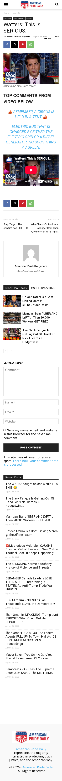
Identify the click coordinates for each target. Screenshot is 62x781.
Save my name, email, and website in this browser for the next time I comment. (30, 434)
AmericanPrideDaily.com (18, 36)
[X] (14, 44)
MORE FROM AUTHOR (43, 288)
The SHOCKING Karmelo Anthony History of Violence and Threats (29, 565)
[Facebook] (6, 44)
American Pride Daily (31, 749)
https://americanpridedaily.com (31, 271)
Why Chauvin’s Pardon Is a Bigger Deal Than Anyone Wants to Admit (45, 228)
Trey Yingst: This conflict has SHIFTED (15, 226)
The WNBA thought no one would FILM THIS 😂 (32, 485)
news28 (16, 12)
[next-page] (11, 351)
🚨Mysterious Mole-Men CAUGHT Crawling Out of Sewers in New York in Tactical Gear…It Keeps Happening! (32, 549)
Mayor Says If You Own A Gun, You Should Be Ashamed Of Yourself (29, 656)
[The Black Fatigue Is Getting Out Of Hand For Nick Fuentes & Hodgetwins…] (12, 334)
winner (29, 18)
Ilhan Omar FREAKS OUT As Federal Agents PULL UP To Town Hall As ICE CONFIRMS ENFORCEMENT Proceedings (31, 638)
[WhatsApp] (30, 44)
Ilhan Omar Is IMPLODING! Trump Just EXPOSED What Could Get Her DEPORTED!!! (32, 618)
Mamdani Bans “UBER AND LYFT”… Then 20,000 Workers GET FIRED (39, 317)
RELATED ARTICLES (16, 288)
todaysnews (19, 18)
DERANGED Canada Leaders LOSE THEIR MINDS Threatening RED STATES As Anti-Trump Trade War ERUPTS (29, 583)
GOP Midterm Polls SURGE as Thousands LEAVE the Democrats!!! (30, 602)
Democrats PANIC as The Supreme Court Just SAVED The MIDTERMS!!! (30, 671)
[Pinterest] (22, 44)
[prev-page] (5, 351)
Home (6, 12)
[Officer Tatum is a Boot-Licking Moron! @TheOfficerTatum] (12, 301)
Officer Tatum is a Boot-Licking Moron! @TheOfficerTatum (38, 301)
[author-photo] (31, 261)
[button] (5, 4)
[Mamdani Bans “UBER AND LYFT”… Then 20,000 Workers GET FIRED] (12, 318)
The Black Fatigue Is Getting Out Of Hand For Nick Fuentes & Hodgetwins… (30, 502)
